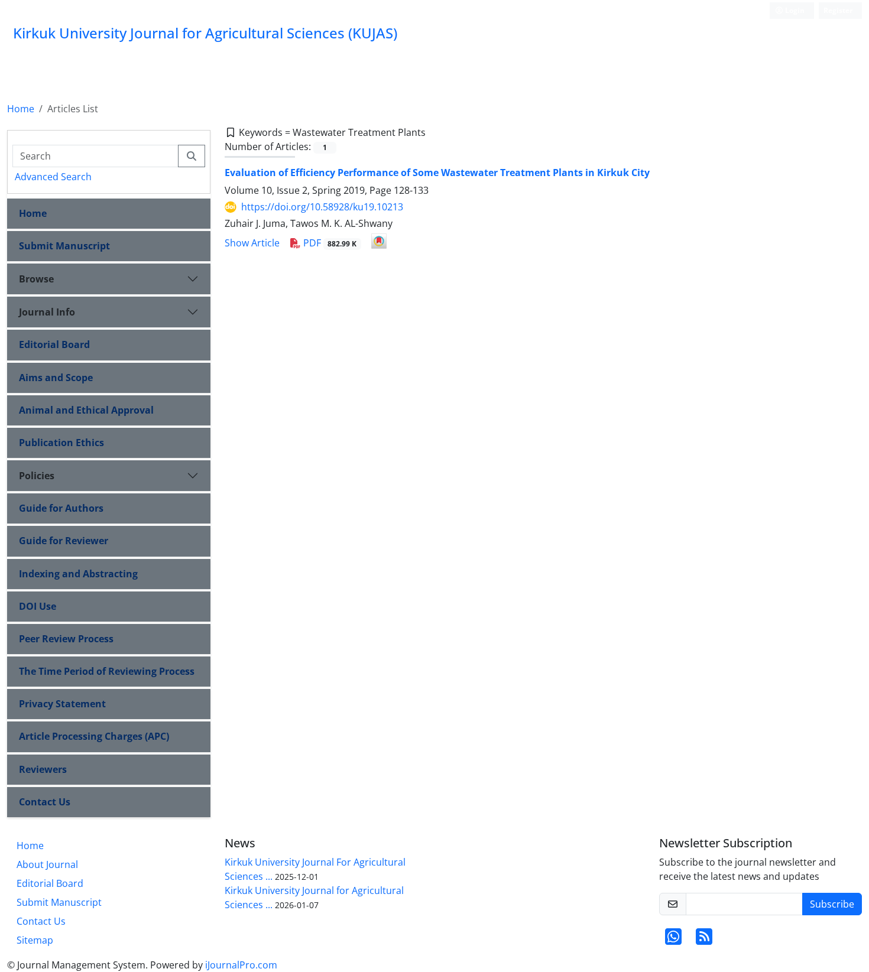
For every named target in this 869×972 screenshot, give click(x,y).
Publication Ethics (61, 442)
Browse (36, 278)
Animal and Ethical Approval (86, 410)
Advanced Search (53, 176)
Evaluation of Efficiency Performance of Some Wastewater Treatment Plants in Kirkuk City (437, 172)
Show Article (252, 242)
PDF (329, 242)
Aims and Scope (56, 377)
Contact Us (44, 801)
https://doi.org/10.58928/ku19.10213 (322, 206)
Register (837, 10)
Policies (36, 475)
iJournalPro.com (241, 964)
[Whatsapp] (673, 940)
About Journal (47, 864)
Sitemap (35, 940)
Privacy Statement (62, 703)
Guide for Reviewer (63, 540)
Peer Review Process (66, 638)
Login (794, 10)
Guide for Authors (61, 508)
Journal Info (47, 311)
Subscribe (832, 904)
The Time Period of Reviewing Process (106, 671)
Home (20, 108)
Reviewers (43, 769)
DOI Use (37, 606)
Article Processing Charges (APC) (94, 736)
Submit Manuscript (64, 245)
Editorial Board (54, 344)
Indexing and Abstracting (78, 573)
